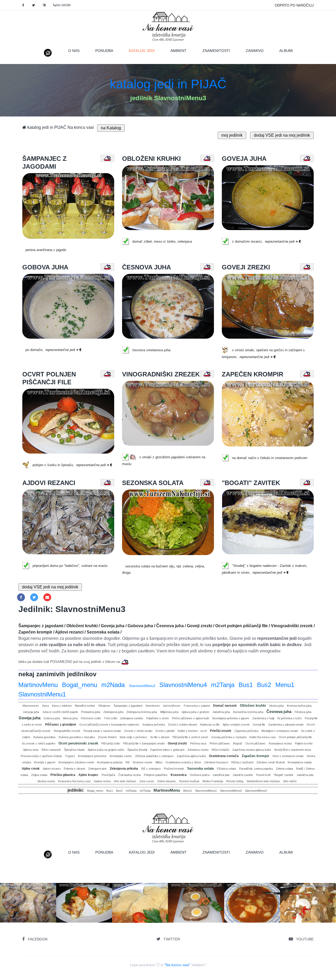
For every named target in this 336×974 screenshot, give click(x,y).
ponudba (104, 51)
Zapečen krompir (255, 756)
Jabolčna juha (221, 712)
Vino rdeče (290, 781)
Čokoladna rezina (129, 774)
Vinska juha (276, 705)
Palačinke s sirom (157, 718)
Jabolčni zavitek (243, 774)
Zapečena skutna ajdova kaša (251, 749)
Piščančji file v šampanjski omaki (144, 743)
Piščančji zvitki (110, 743)
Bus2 (264, 684)
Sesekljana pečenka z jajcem (230, 718)
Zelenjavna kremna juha (142, 712)
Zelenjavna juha (113, 712)
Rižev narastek (51, 749)
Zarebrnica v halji (263, 718)
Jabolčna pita (221, 774)
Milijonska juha (169, 712)
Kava (45, 705)
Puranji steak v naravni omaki (102, 730)
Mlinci (158, 762)
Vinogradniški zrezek (67, 730)
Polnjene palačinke (155, 774)
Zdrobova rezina (197, 749)
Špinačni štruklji (137, 749)
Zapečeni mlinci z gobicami (167, 749)
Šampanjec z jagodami (128, 705)
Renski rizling (234, 781)
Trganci (70, 756)
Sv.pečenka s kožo (289, 718)
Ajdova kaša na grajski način (106, 749)
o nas (74, 51)
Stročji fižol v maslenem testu (292, 749)
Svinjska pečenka (153, 724)
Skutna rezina (46, 781)
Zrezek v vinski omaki (138, 730)
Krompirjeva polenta (109, 762)
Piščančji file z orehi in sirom (190, 737)
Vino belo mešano (125, 781)
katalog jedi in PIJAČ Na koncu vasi (60, 127)
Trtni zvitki (110, 718)
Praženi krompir (174, 768)
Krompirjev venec (121, 756)
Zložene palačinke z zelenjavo (154, 756)
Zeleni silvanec (166, 781)
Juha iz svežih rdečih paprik (60, 712)
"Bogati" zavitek (283, 774)
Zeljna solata (39, 774)
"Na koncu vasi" (177, 965)
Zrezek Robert (107, 737)
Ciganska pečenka (246, 730)
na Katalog (111, 128)
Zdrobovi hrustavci (216, 762)
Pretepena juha (90, 712)
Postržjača (108, 774)
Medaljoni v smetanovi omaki (279, 730)
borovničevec (172, 705)
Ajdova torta (30, 749)
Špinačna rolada (74, 749)
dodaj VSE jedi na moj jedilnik (282, 135)
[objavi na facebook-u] (21, 597)
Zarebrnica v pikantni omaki (285, 724)
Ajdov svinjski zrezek (236, 724)
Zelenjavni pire (97, 768)
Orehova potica (199, 774)
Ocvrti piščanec (255, 743)
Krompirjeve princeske (92, 756)
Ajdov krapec (88, 775)
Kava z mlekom (62, 705)
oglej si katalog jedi (85, 915)
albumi (286, 51)
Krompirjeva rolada (300, 762)
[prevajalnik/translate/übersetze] (44, 5)
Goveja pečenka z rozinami (228, 737)
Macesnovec (31, 705)
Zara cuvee (146, 781)
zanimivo (255, 51)
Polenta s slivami (74, 768)
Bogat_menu (79, 684)
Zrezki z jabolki (165, 730)
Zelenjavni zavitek (131, 718)
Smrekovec (152, 705)
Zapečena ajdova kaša (191, 756)
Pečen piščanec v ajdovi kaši (190, 718)
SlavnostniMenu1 (42, 694)
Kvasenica (179, 775)
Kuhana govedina (44, 737)
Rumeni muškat (189, 781)
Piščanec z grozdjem (60, 724)
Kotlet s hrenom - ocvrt (192, 730)
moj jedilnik (232, 135)
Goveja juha (29, 718)
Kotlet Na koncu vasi (262, 737)
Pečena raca (198, 743)
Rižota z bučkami (242, 762)
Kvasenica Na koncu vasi (74, 781)
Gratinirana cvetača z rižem (183, 762)
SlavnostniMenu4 (183, 684)
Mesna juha (70, 718)
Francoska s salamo (197, 705)
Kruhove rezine (142, 762)
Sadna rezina (102, 781)
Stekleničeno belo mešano (263, 781)
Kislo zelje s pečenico (133, 737)
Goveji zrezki (177, 743)
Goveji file (259, 724)
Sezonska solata (200, 768)
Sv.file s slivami (159, 737)
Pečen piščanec (219, 743)
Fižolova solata (226, 768)
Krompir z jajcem (44, 762)
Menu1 (284, 684)
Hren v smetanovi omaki (287, 756)
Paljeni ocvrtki (303, 743)
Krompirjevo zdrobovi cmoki (76, 762)
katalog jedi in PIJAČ (168, 84)
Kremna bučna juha (299, 705)
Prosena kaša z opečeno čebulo (41, 756)
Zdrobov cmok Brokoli (270, 762)
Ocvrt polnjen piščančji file (295, 737)
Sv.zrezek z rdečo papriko (38, 743)
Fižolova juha (303, 712)
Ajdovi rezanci (52, 768)
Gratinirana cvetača (224, 756)
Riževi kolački (220, 749)
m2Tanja (222, 684)
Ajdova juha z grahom (195, 712)
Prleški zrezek (220, 731)
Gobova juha (52, 718)
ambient (178, 51)
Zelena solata (284, 768)
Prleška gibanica (62, 775)
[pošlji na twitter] (34, 597)
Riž (127, 762)
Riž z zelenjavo (151, 768)
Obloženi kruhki (253, 705)
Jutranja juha (31, 712)
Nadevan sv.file (209, 724)
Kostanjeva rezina (280, 743)
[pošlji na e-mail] (47, 597)
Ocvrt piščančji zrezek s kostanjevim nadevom (109, 724)
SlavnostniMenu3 (142, 686)
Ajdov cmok (31, 768)
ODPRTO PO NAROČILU (294, 5)
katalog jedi (145, 50)
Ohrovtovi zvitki (91, 718)
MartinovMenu (38, 684)
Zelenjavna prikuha (124, 768)
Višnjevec (104, 705)
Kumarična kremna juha (248, 712)
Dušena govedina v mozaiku (77, 737)
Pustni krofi (263, 774)
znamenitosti (216, 51)
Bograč (237, 743)
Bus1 (246, 684)
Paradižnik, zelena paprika (256, 768)
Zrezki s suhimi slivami (182, 724)
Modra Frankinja (212, 781)
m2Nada (113, 684)
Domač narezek (225, 705)
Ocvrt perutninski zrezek (78, 743)
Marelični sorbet (85, 705)
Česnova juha (278, 711)
